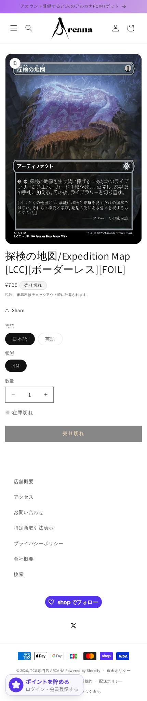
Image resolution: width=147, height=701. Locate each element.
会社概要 (24, 559)
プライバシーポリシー (39, 543)
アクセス (24, 497)
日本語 (22, 340)
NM (18, 367)
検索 (19, 574)
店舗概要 (24, 481)
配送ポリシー (111, 681)
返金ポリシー (119, 670)
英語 (52, 340)
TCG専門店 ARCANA (47, 670)
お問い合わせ (29, 512)
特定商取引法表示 (34, 528)
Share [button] (18, 310)
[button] (13, 28)
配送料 (22, 294)
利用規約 (85, 681)
